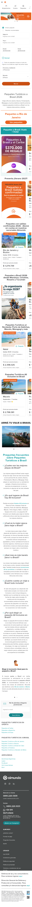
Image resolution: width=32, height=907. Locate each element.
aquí (20, 876)
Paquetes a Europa (7, 732)
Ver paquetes (16, 122)
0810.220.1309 (10, 796)
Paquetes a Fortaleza (8, 748)
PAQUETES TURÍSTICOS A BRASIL (15, 738)
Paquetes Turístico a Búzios (10, 743)
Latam (3, 761)
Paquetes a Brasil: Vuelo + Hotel (15, 131)
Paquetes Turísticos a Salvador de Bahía (14, 750)
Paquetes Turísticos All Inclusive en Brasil (16, 375)
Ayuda (5, 843)
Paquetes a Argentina (8, 730)
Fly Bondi (4, 763)
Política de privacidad (9, 864)
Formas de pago (7, 836)
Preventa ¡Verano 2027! (16, 178)
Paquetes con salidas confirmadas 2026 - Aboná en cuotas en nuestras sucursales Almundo (16, 227)
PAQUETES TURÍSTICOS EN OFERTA (13, 723)
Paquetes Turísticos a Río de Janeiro (13, 741)
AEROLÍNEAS (7, 755)
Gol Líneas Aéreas (7, 765)
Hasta (19, 49)
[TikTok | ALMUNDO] (9, 783)
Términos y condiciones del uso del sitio (12, 868)
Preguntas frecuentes (9, 840)
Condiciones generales (9, 857)
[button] (30, 7)
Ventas (5, 803)
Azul (3, 767)
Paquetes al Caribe (7, 728)
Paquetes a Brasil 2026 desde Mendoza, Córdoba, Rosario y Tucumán (16, 277)
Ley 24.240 (6, 854)
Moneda (5, 75)
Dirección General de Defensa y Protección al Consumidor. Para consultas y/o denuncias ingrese (14, 882)
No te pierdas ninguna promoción (18, 704)
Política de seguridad (9, 861)
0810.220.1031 (13, 806)
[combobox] (16, 36)
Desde (4, 49)
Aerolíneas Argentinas (8, 759)
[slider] (16, 16)
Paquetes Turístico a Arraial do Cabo (13, 745)
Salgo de (5, 34)
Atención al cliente (9, 793)
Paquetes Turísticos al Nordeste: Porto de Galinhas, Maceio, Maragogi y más (16, 327)
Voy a (4, 40)
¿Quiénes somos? (8, 833)
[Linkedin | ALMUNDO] (14, 783)
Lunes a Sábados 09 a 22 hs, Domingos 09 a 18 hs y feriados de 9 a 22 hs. (12, 817)
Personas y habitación (9, 68)
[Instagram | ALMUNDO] (5, 783)
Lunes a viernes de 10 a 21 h (11, 798)
